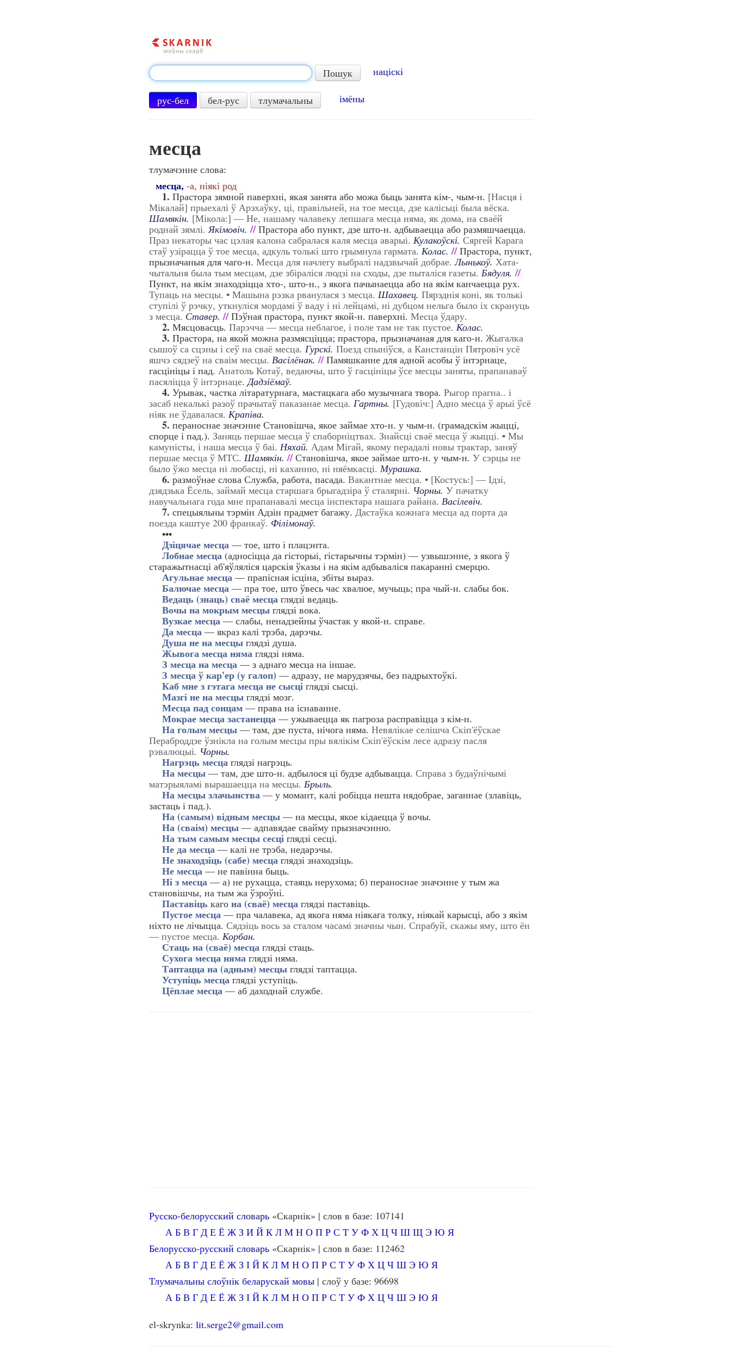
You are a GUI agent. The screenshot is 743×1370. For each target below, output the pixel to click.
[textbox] (230, 73)
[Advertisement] (341, 1100)
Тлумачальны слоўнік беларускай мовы (231, 1280)
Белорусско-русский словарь (209, 1248)
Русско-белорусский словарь (209, 1215)
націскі (388, 71)
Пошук (337, 72)
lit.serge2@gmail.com (239, 1324)
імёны (351, 98)
